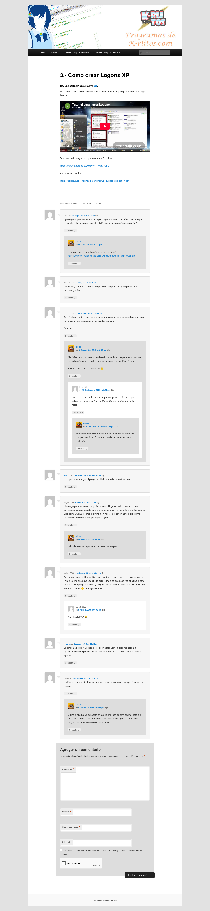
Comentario (68, 769)
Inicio (43, 52)
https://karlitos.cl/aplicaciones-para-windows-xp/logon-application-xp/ (94, 180)
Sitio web (66, 842)
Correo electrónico (71, 827)
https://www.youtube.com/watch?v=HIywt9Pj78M (84, 165)
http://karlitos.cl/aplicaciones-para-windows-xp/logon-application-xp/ (101, 255)
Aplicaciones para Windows (107, 52)
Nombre (66, 811)
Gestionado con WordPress (105, 900)
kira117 (67, 475)
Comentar (70, 230)
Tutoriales (55, 52)
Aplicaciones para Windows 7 (77, 52)
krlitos (78, 241)
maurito (67, 643)
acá (95, 85)
